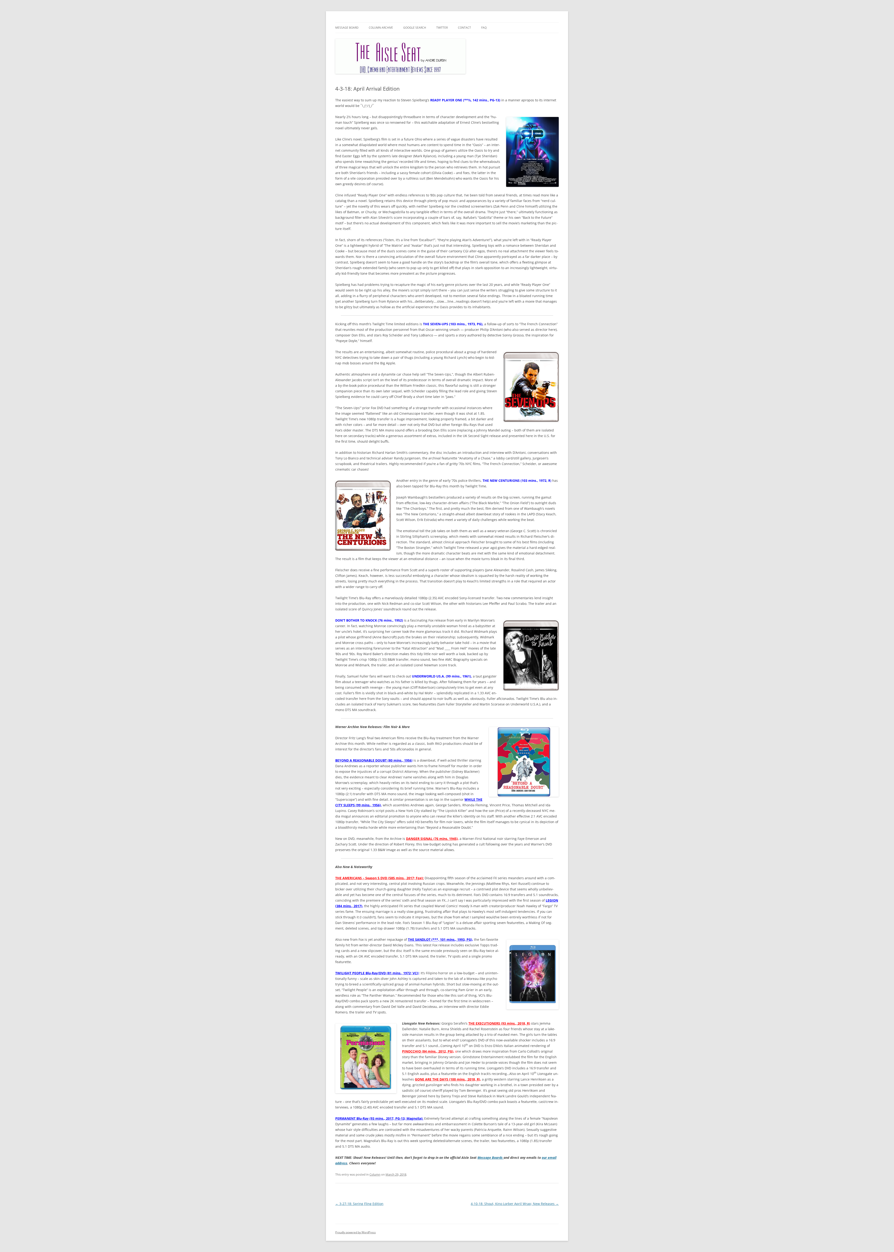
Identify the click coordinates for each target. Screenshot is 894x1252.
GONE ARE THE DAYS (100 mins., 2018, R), (448, 1079)
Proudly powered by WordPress (355, 1232)
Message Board (347, 28)
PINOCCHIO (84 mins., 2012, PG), (428, 1051)
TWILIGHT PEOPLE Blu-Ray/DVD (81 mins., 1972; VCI (376, 973)
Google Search (414, 28)
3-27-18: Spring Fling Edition (359, 1203)
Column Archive (381, 28)
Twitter (442, 28)
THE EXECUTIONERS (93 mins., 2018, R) (499, 1023)
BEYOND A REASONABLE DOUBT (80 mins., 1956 (373, 760)
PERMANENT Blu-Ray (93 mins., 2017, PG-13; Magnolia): (379, 1118)
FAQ (484, 28)
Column (374, 1174)
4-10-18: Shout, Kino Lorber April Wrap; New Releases (515, 1203)
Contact (464, 28)
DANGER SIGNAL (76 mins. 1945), (432, 838)
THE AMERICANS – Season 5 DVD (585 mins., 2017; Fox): (379, 878)
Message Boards (490, 1157)
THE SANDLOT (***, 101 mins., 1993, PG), (440, 939)
